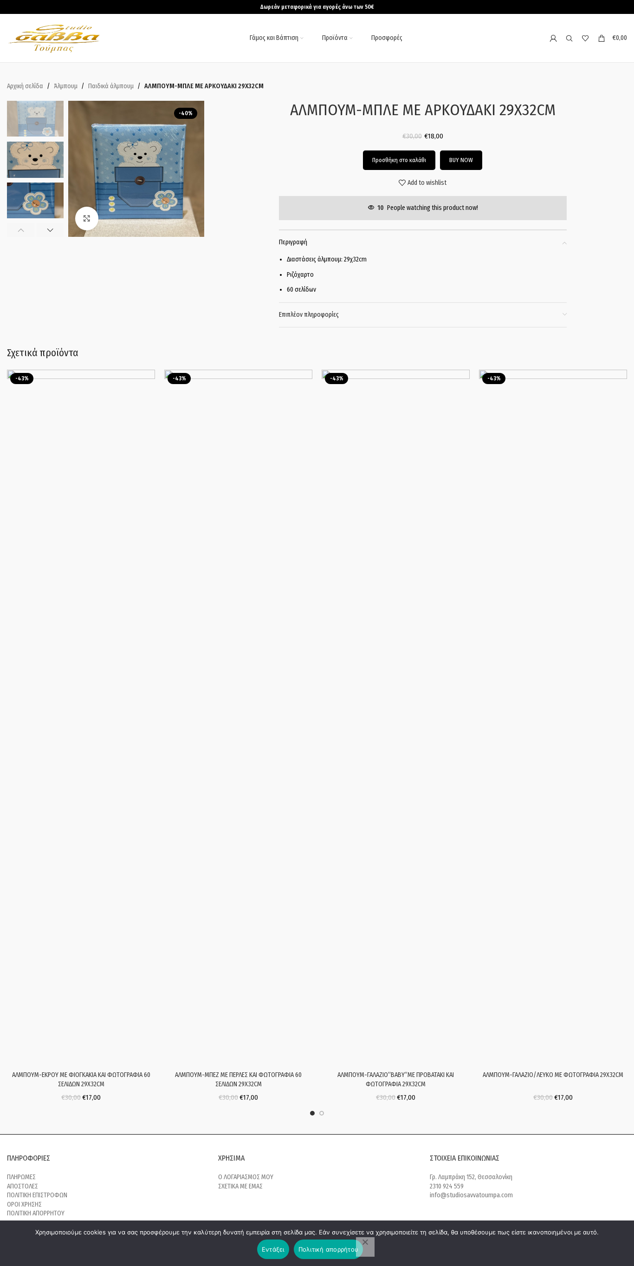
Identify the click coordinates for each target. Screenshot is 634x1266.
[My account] (553, 38)
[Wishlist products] (585, 38)
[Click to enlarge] (86, 218)
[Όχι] (365, 1247)
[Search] (569, 38)
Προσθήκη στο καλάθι (399, 160)
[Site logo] (55, 38)
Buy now (461, 160)
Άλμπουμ (66, 86)
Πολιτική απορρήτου (328, 1249)
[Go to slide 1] (312, 1113)
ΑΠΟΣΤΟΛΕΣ (22, 1186)
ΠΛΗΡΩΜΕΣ (21, 1177)
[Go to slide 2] (321, 1113)
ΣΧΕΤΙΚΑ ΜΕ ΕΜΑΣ (240, 1186)
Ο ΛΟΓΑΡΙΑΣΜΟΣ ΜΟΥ (245, 1177)
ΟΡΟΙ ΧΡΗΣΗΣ (24, 1204)
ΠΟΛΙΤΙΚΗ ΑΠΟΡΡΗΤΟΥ (36, 1213)
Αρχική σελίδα (25, 86)
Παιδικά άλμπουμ (111, 86)
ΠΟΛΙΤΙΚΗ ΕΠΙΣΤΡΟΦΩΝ (37, 1195)
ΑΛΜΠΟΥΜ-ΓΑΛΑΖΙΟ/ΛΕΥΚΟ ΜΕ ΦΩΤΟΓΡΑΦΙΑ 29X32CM (553, 1075)
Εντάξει (273, 1249)
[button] (20, 230)
